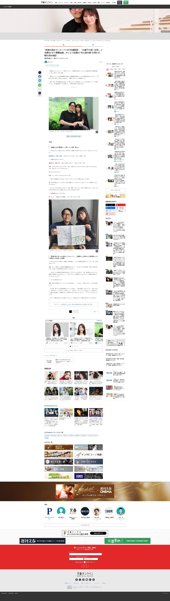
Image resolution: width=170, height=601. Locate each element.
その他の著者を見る (85, 525)
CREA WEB (10, 593)
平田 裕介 (117, 89)
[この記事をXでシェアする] (40, 73)
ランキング (60, 2)
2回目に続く (81, 83)
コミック (103, 2)
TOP (45, 40)
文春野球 (108, 2)
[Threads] (83, 579)
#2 (93, 45)
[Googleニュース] (87, 579)
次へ (95, 311)
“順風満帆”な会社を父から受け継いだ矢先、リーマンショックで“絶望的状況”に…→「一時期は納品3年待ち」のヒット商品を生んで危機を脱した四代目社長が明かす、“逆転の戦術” (81, 421)
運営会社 (104, 583)
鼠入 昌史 (117, 186)
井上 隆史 (122, 159)
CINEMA (94, 2)
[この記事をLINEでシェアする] (40, 85)
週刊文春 (79, 2)
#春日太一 (96, 435)
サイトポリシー (96, 583)
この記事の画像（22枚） (75, 136)
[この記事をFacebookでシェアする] (40, 77)
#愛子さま (65, 435)
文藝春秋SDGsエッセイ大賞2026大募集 (65, 419)
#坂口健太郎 (53, 435)
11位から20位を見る (115, 190)
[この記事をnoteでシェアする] (40, 89)
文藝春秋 (84, 2)
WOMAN (89, 2)
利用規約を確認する (79, 562)
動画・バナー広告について (86, 583)
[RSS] (93, 579)
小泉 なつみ (49, 62)
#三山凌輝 (90, 435)
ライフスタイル (52, 65)
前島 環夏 (117, 172)
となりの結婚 (7, 6)
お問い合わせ (76, 583)
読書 (99, 2)
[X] (80, 579)
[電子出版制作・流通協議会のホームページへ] (69, 587)
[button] (70, 346)
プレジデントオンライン (119, 78)
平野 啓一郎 (117, 159)
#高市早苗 (47, 435)
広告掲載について (67, 583)
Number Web (4, 593)
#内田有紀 (71, 435)
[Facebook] (76, 579)
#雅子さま (60, 435)
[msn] (90, 579)
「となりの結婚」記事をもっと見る (73, 350)
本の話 (16, 593)
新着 (56, 2)
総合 (118, 66)
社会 (57, 65)
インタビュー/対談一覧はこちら (51, 355)
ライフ (47, 65)
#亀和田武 (77, 435)
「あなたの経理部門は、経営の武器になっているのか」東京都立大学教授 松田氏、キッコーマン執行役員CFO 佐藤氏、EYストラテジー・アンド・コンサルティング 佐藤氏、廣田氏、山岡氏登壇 (96, 422)
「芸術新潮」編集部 (119, 161)
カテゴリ (66, 2)
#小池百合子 (83, 435)
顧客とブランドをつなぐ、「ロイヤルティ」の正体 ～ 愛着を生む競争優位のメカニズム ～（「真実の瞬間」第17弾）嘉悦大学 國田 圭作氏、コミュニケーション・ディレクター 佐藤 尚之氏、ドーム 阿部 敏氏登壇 (51, 422)
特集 (71, 2)
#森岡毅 (46, 437)
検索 (115, 2)
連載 (75, 2)
